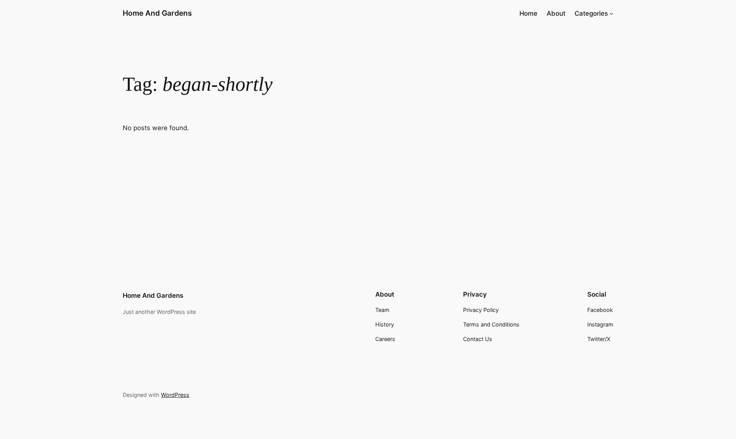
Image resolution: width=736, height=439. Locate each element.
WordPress (175, 395)
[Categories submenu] (611, 13)
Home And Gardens (157, 13)
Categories (591, 13)
